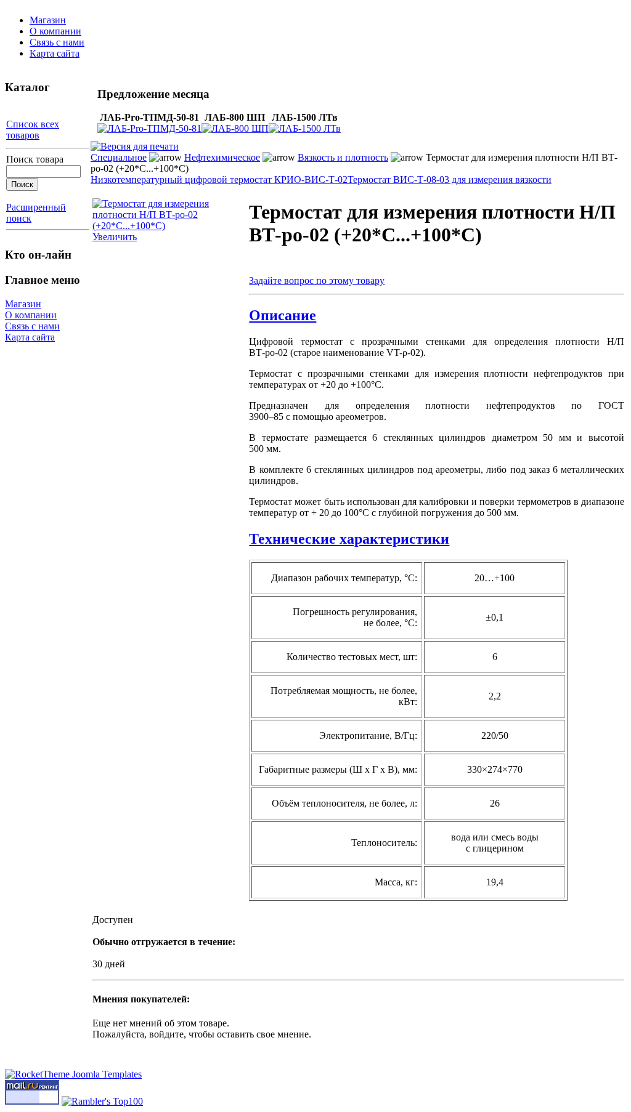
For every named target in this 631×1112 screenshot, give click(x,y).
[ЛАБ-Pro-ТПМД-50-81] (149, 128)
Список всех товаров (32, 129)
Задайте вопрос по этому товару (317, 280)
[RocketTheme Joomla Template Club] (73, 1074)
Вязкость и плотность (343, 157)
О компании (55, 31)
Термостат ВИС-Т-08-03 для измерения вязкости (450, 179)
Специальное (119, 157)
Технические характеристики (349, 539)
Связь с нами (57, 42)
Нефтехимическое (222, 157)
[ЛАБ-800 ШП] (235, 128)
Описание (282, 315)
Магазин (48, 20)
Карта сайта (54, 53)
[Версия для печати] (135, 143)
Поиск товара (34, 159)
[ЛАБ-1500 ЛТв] (305, 128)
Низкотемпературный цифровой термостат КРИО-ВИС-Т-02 (219, 179)
